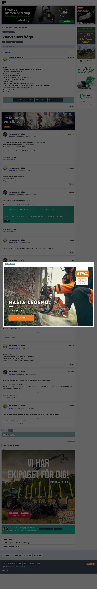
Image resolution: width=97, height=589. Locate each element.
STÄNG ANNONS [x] (10, 263)
